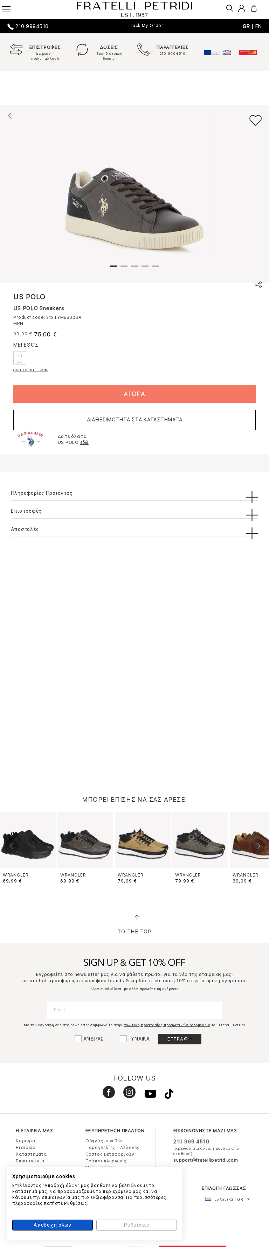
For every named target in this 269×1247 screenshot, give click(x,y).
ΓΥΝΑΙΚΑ (139, 1039)
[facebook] (106, 1095)
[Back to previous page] (10, 116)
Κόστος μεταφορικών (109, 1154)
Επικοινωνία (30, 1161)
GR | (249, 26)
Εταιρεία (26, 1147)
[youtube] (147, 1095)
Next (258, 846)
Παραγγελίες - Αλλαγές (112, 1147)
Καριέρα (25, 1140)
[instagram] (126, 1095)
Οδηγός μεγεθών (104, 1140)
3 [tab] (134, 269)
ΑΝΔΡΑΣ (93, 1039)
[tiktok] (165, 1095)
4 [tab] (145, 269)
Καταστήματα (31, 1154)
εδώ (84, 442)
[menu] (10, 7)
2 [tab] (123, 269)
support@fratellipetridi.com (205, 1160)
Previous (11, 846)
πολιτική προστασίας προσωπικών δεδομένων (167, 1025)
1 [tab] (113, 269)
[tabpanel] (134, 192)
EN (258, 26)
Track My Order (145, 25)
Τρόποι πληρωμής (105, 1161)
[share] (258, 285)
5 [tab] (155, 269)
